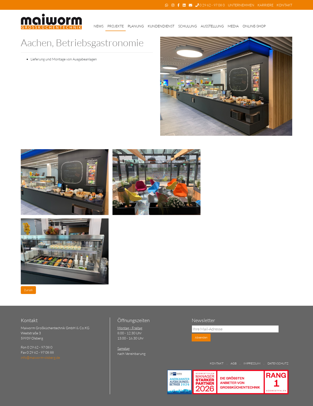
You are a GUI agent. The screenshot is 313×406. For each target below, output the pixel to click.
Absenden (201, 337)
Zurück (28, 290)
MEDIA (233, 26)
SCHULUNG (187, 26)
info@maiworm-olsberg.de (40, 357)
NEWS (98, 26)
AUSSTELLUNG (212, 26)
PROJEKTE (115, 26)
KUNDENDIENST (161, 26)
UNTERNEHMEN (241, 5)
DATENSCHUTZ (278, 363)
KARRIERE (265, 5)
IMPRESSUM (252, 363)
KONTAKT (284, 5)
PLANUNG (136, 26)
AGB (234, 363)
